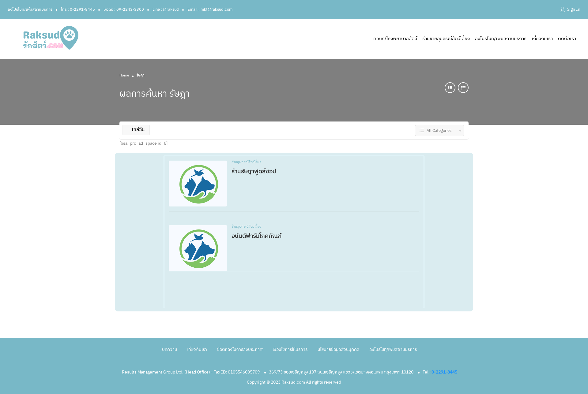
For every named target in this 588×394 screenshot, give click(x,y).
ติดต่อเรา (567, 39)
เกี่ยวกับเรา (542, 39)
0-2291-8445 (444, 372)
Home (124, 75)
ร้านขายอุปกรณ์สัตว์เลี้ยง (446, 39)
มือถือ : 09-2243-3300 (124, 9)
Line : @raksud (166, 9)
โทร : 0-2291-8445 (78, 9)
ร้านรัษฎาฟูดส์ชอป (254, 171)
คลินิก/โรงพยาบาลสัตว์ (395, 39)
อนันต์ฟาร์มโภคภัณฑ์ (256, 236)
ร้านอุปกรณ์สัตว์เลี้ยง (246, 162)
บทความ (169, 349)
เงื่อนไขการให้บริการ (290, 349)
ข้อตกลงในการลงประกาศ (239, 349)
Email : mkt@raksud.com (209, 9)
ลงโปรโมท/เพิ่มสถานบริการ (30, 9)
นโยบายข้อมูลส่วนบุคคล (338, 349)
